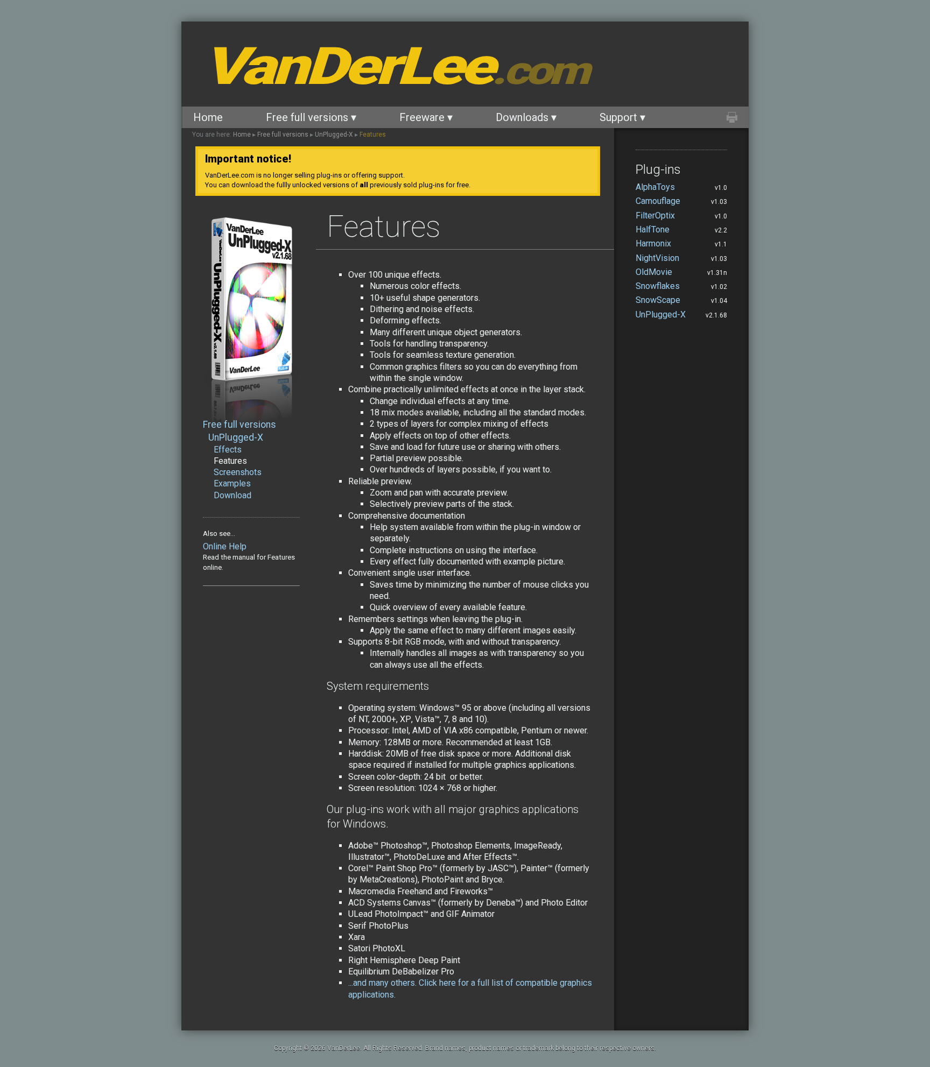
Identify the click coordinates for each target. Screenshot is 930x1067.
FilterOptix (655, 215)
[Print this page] (732, 117)
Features (373, 134)
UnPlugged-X (334, 134)
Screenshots (238, 472)
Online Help (224, 546)
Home (208, 117)
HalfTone (653, 229)
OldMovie (654, 272)
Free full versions (282, 134)
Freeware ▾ (426, 117)
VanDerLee (395, 66)
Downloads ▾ (526, 117)
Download (232, 495)
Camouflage (658, 201)
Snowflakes (658, 286)
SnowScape (658, 300)
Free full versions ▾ (311, 117)
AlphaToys (655, 187)
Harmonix (653, 243)
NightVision (657, 258)
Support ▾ (622, 117)
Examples (232, 483)
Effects (228, 449)
